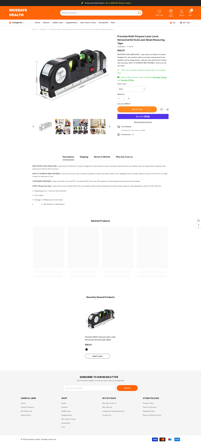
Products (43, 29)
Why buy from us (124, 156)
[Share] (166, 109)
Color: (122, 84)
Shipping (84, 156)
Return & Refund (102, 156)
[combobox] (98, 13)
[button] (33, 126)
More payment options (143, 122)
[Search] (101, 13)
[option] (71, 74)
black (86, 349)
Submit (127, 388)
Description (68, 156)
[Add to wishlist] (161, 109)
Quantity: (121, 94)
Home (34, 29)
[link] (171, 13)
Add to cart (137, 109)
